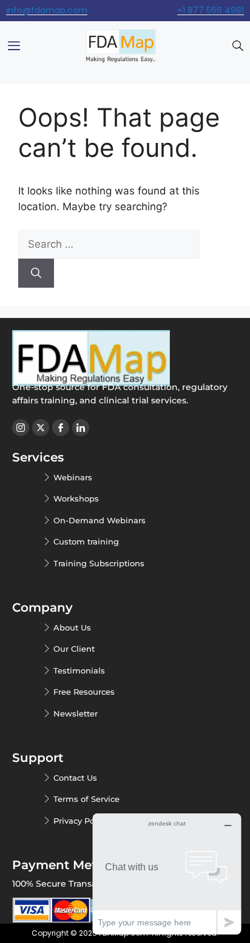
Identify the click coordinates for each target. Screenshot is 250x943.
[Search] (36, 273)
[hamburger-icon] (13, 47)
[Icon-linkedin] (80, 427)
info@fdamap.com (46, 10)
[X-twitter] (40, 427)
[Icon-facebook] (60, 427)
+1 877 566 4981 (210, 10)
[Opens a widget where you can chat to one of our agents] (167, 874)
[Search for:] (109, 244)
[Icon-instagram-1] (20, 427)
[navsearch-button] (238, 47)
